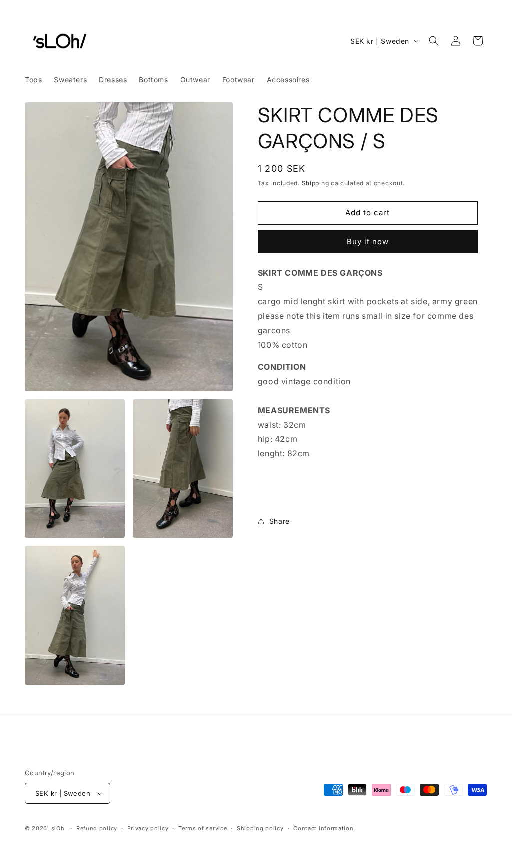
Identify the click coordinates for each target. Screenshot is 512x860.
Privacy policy (148, 828)
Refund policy (97, 828)
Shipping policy (260, 828)
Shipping (316, 183)
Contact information (324, 828)
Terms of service (202, 828)
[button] (434, 41)
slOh (58, 828)
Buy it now (368, 241)
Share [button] (280, 521)
